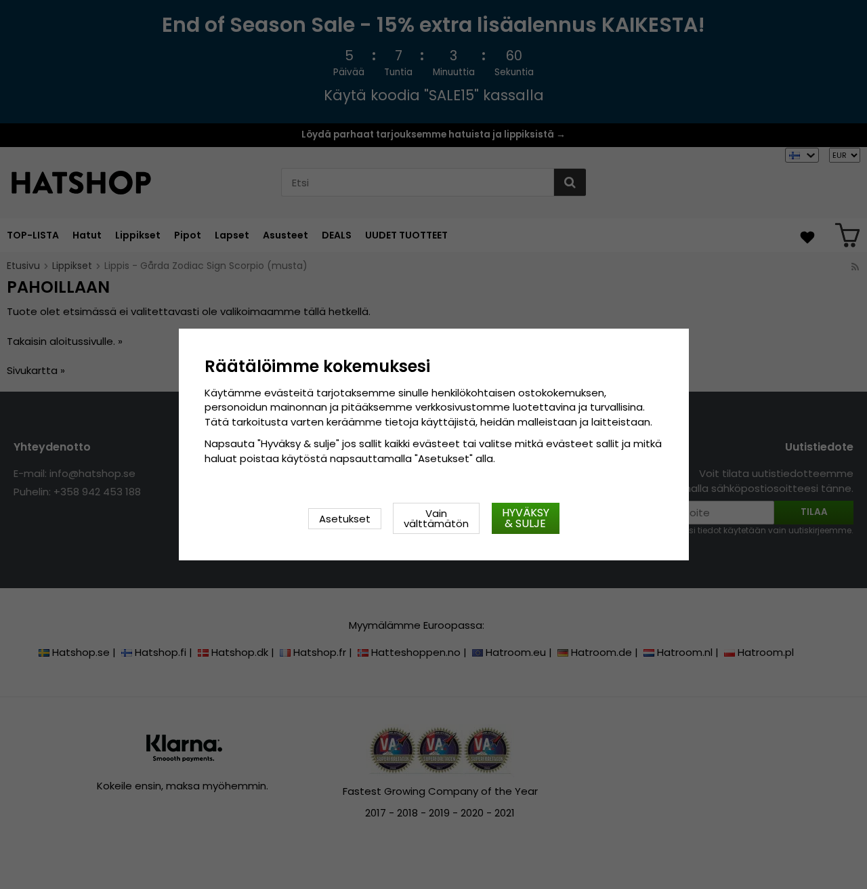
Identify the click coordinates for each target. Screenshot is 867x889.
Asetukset (345, 519)
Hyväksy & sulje (525, 518)
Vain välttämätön (436, 518)
